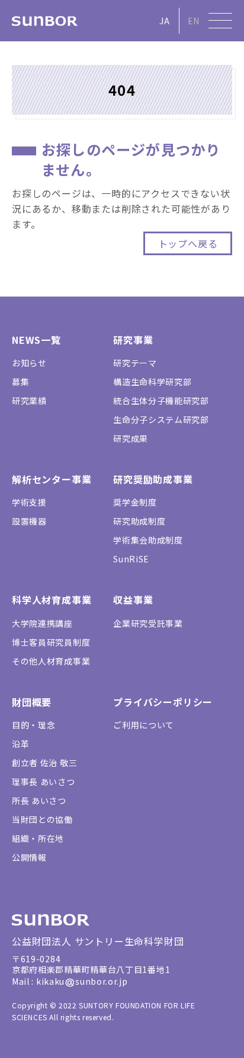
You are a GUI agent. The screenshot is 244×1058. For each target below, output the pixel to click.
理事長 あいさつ (43, 781)
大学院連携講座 (42, 623)
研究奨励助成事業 (152, 479)
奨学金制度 (135, 502)
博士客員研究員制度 (51, 642)
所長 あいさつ (39, 800)
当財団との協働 (42, 819)
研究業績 (29, 400)
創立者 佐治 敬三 (44, 763)
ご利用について (143, 725)
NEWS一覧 (36, 340)
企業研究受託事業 (148, 623)
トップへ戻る (188, 243)
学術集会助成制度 (148, 540)
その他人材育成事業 (51, 661)
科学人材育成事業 (51, 600)
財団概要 (32, 702)
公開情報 (29, 857)
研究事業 (133, 340)
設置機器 (29, 521)
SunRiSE (131, 559)
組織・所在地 (38, 838)
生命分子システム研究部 (161, 419)
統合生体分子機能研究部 (161, 400)
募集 (20, 382)
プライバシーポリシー (163, 702)
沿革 (20, 744)
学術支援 (29, 502)
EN (194, 21)
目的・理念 (34, 725)
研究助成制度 (139, 521)
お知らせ (29, 363)
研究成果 (130, 438)
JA (164, 21)
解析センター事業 (51, 479)
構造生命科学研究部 (152, 382)
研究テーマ (135, 363)
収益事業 (133, 600)
